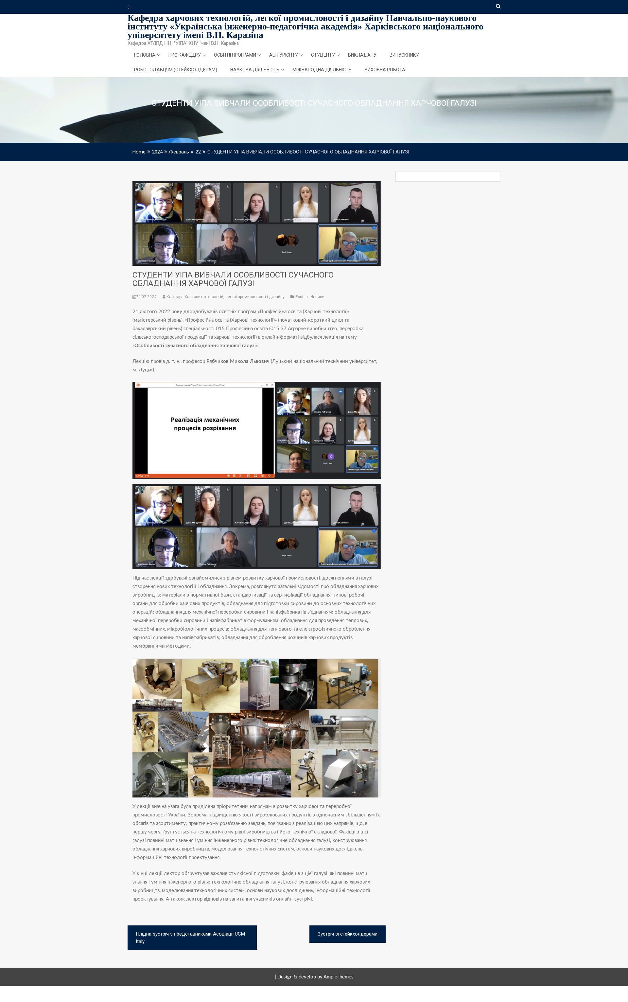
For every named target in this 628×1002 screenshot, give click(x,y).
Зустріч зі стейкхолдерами (347, 934)
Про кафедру (184, 55)
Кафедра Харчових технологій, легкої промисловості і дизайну (226, 297)
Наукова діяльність (254, 69)
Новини (317, 297)
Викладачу (362, 55)
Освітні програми (235, 55)
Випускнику (404, 55)
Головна (144, 55)
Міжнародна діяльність (322, 69)
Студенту (323, 55)
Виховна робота (385, 69)
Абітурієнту (283, 55)
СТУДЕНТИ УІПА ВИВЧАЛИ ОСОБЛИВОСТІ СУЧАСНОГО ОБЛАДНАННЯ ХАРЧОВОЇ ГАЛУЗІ (233, 279)
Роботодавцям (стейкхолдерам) (175, 69)
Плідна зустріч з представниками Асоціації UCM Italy (190, 937)
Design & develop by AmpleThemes (315, 977)
